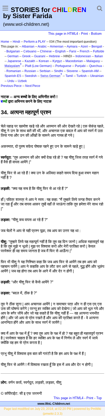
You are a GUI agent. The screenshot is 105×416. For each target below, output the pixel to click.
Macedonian (74, 61)
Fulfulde (98, 51)
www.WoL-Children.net (53, 404)
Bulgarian (13, 51)
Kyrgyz (57, 61)
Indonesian (83, 56)
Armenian (56, 46)
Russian (30, 71)
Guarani (39, 56)
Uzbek (22, 81)
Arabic (42, 46)
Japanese (14, 61)
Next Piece (32, 86)
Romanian (13, 71)
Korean (44, 61)
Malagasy (93, 61)
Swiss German (50, 76)
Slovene (72, 71)
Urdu (10, 81)
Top (99, 398)
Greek (26, 56)
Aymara (72, 46)
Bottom (96, 34)
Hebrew (54, 56)
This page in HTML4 (63, 34)
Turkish (81, 76)
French (84, 51)
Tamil (69, 76)
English (60, 51)
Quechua (95, 66)
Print (84, 34)
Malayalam (12, 66)
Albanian (28, 46)
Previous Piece (11, 86)
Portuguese (63, 66)
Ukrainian (97, 76)
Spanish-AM (90, 71)
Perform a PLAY (35, 41)
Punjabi (80, 66)
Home (5, 41)
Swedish (31, 76)
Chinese (46, 51)
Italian (99, 56)
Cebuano (29, 51)
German (13, 56)
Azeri (84, 46)
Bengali (96, 46)
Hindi (16, 41)
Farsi (72, 51)
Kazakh (30, 61)
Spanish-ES (13, 76)
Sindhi (58, 71)
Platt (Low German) (38, 66)
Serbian (45, 71)
